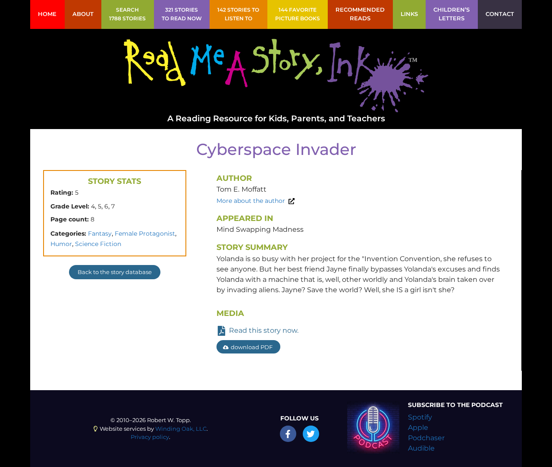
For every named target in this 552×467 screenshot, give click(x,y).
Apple (418, 427)
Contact (500, 14)
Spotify (420, 417)
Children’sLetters (451, 14)
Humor (61, 244)
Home (47, 14)
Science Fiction (98, 244)
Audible (421, 448)
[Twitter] (311, 434)
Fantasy (100, 233)
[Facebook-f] (288, 434)
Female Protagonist (145, 233)
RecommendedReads (360, 14)
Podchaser (426, 438)
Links (409, 14)
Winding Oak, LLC (181, 429)
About (83, 14)
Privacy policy (150, 437)
